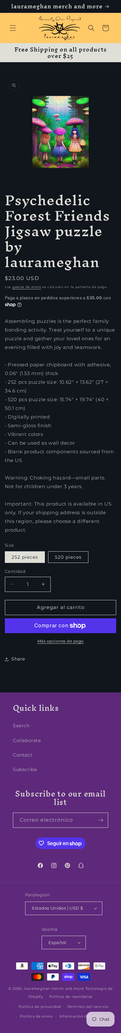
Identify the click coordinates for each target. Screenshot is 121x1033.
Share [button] (18, 659)
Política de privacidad (40, 1006)
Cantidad (15, 571)
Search (21, 726)
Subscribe (25, 769)
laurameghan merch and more (54, 988)
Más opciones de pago (60, 641)
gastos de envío (26, 287)
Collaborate (27, 740)
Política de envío (36, 1016)
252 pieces (25, 557)
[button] (13, 28)
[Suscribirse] (101, 820)
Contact (22, 755)
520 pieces (68, 557)
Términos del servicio (88, 1006)
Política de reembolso (71, 996)
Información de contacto (83, 1016)
